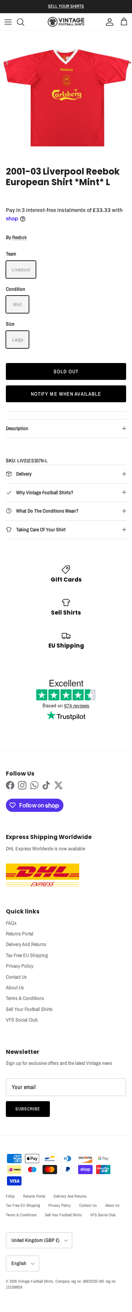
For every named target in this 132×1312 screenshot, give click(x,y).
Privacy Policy (19, 966)
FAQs (11, 923)
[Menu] (8, 22)
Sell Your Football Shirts (29, 1009)
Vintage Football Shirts (35, 1281)
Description (17, 428)
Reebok (19, 237)
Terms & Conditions (25, 998)
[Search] (24, 22)
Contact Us (16, 977)
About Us (15, 987)
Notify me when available (66, 394)
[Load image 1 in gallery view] (66, 97)
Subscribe (27, 1109)
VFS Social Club (22, 1019)
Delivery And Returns (26, 944)
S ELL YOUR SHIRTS (66, 6)
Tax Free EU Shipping (27, 955)
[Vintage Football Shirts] (66, 22)
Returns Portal (19, 933)
